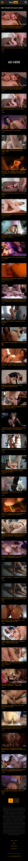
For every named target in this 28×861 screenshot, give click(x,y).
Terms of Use (14, 848)
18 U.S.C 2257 (14, 840)
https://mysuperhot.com (16, 856)
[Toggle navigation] (2, 2)
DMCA (14, 843)
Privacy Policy (14, 846)
